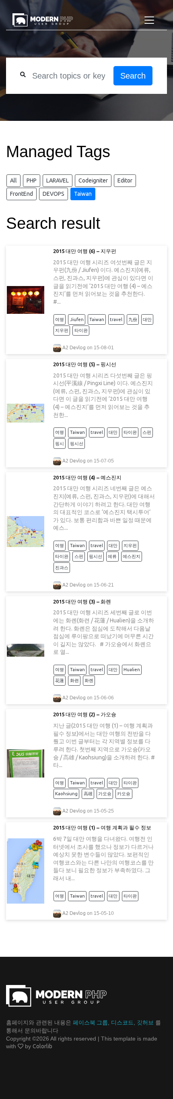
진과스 (61, 567)
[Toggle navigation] (149, 20)
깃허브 (145, 1022)
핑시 (59, 443)
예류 (112, 556)
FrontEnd (21, 194)
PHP (32, 180)
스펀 (146, 432)
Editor (124, 180)
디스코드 (122, 1022)
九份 (132, 319)
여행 (59, 319)
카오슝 (123, 793)
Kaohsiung (66, 793)
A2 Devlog (74, 347)
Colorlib (42, 1046)
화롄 (88, 680)
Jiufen (77, 319)
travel (116, 319)
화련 (74, 680)
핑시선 (76, 443)
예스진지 (131, 556)
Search (133, 75)
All (13, 180)
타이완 (81, 330)
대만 (147, 319)
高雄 (88, 793)
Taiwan (83, 194)
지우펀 (61, 330)
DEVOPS (53, 194)
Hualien (132, 669)
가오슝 (104, 793)
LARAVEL (57, 180)
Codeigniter (93, 180)
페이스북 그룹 (90, 1022)
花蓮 (59, 680)
